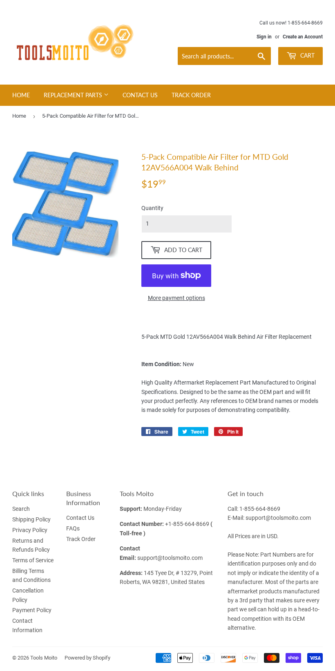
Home (21, 95)
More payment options (176, 298)
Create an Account (303, 37)
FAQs (73, 528)
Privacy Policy (29, 530)
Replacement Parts (74, 95)
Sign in (264, 37)
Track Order (191, 95)
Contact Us (140, 95)
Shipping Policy (31, 519)
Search (21, 508)
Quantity (152, 208)
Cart (307, 55)
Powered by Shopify (87, 658)
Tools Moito (43, 658)
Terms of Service (33, 560)
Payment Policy (31, 610)
